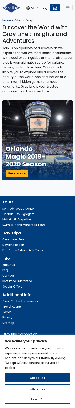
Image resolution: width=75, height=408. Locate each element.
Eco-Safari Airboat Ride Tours (22, 250)
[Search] (45, 7)
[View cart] (55, 8)
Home (6, 20)
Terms (6, 312)
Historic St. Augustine (17, 219)
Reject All (37, 399)
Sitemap (8, 323)
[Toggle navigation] (68, 7)
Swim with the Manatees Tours (23, 225)
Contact (8, 276)
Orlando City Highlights (18, 214)
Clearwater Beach (14, 239)
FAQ (5, 270)
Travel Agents (12, 307)
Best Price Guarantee (17, 281)
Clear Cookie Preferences (20, 301)
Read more (17, 173)
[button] (32, 7)
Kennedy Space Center (18, 209)
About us (8, 265)
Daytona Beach (13, 245)
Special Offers (12, 286)
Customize (37, 389)
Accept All (37, 378)
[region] (37, 371)
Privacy (7, 317)
